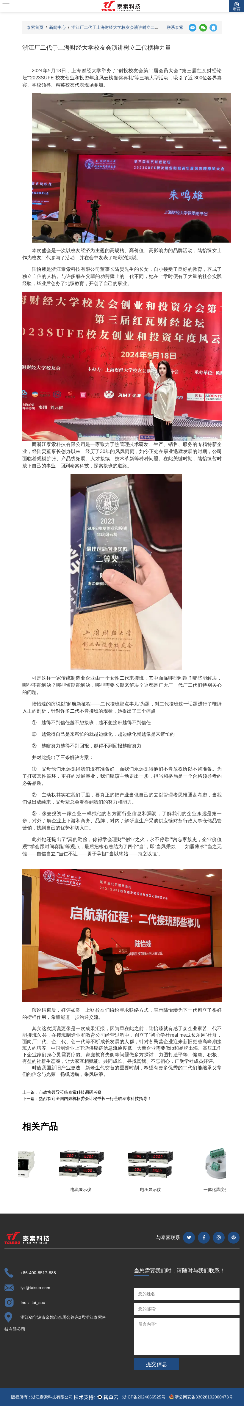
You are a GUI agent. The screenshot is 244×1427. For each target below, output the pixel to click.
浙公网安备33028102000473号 (203, 1397)
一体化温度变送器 (192, 1189)
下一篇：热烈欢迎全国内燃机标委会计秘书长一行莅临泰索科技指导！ (86, 1098)
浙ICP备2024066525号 (143, 1397)
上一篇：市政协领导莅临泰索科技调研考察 (61, 1092)
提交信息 (156, 1364)
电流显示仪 (52, 1189)
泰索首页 (35, 27)
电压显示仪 (122, 1189)
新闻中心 (57, 27)
